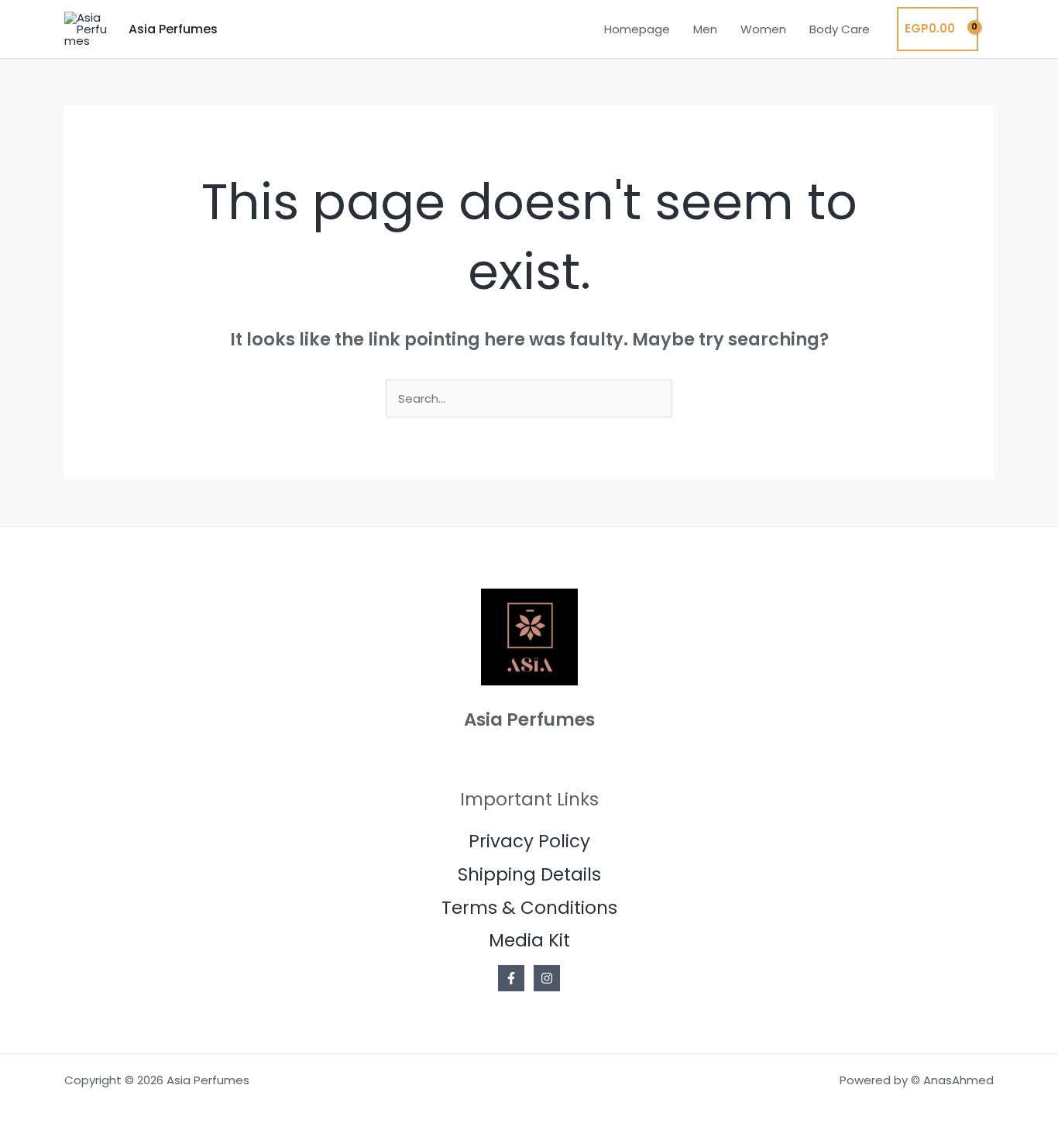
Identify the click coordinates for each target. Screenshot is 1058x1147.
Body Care (839, 29)
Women (763, 29)
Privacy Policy (529, 841)
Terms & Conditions (529, 907)
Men (705, 29)
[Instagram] (547, 978)
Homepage (637, 29)
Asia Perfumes (173, 29)
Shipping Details (529, 874)
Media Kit (529, 940)
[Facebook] (511, 978)
